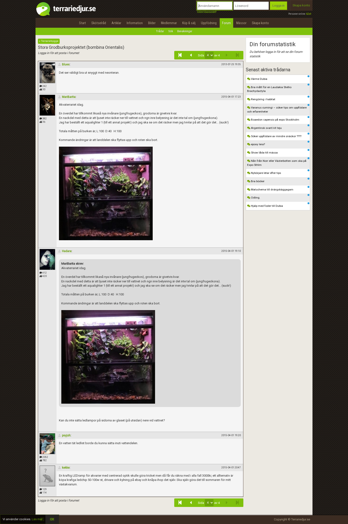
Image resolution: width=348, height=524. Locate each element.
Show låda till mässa (264, 152)
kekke (66, 467)
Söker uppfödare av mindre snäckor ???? (275, 136)
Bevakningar (184, 31)
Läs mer (37, 519)
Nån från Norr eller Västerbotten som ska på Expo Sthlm (276, 163)
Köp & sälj (189, 23)
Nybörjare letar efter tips (265, 173)
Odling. (255, 197)
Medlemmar (169, 23)
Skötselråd (98, 23)
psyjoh (66, 435)
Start (82, 23)
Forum (226, 23)
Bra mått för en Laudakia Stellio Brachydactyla (269, 89)
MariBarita (69, 97)
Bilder (152, 23)
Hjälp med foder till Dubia (266, 206)
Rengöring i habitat (262, 99)
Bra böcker (257, 181)
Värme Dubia (258, 79)
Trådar (160, 31)
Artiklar (116, 23)
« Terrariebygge (48, 41)
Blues (66, 64)
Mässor (241, 23)
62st (308, 14)
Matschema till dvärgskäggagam (271, 189)
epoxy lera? (257, 144)
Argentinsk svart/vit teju (266, 128)
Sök (170, 31)
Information (135, 23)
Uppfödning (209, 23)
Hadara (66, 251)
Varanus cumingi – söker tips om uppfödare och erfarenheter (277, 109)
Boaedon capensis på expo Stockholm (274, 119)
